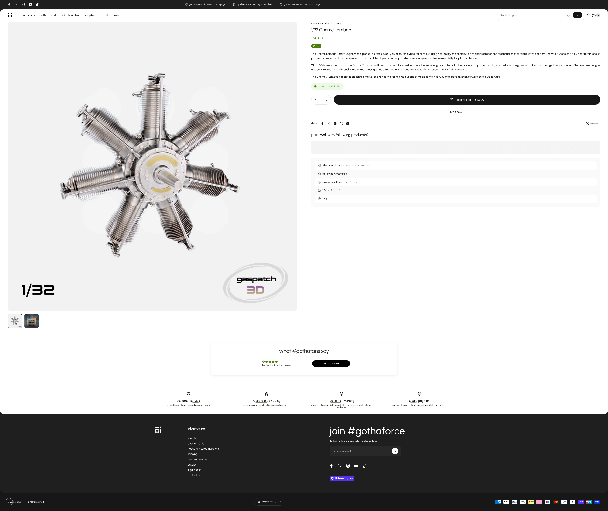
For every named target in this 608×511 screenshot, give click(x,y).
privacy (192, 464)
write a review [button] (331, 363)
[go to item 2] (31, 321)
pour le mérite (196, 443)
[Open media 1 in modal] (152, 166)
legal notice (194, 469)
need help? (595, 123)
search (192, 438)
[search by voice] (568, 15)
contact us (194, 475)
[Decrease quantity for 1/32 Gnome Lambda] (315, 99)
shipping (192, 453)
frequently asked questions (203, 448)
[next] (288, 174)
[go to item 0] (15, 321)
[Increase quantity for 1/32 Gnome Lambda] (327, 99)
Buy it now (455, 112)
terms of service (197, 459)
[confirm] (395, 451)
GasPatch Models (320, 23)
